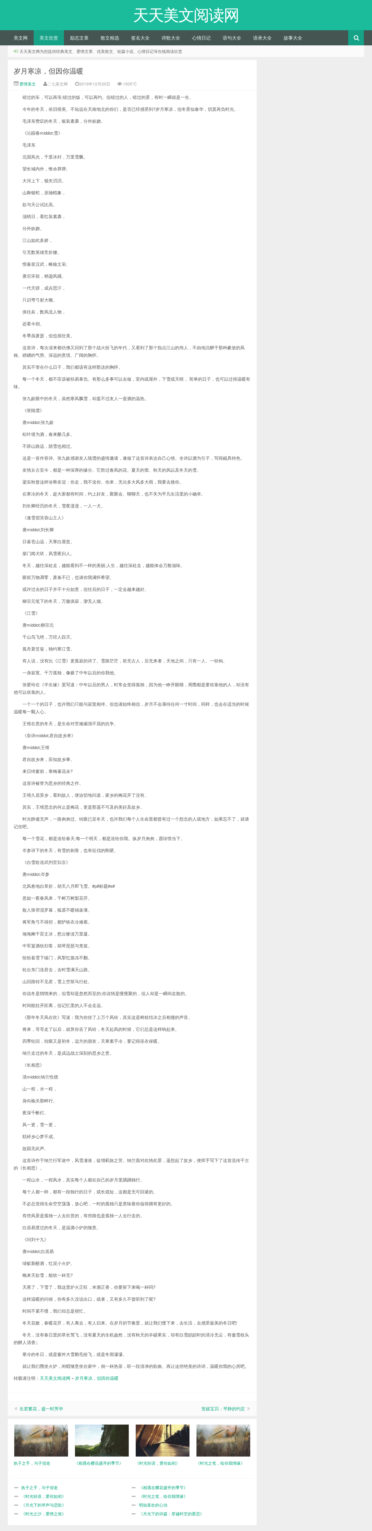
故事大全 (293, 37)
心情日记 (201, 37)
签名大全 (140, 37)
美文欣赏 (49, 37)
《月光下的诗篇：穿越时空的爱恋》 (171, 1513)
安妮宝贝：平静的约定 (223, 1408)
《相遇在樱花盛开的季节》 (163, 1487)
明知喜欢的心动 (153, 1505)
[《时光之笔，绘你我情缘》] (223, 1440)
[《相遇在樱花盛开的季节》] (102, 1440)
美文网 (21, 37)
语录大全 (262, 37)
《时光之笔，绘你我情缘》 (163, 1496)
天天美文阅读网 (55, 1378)
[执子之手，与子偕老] (41, 1440)
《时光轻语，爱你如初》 (43, 1496)
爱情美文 (27, 84)
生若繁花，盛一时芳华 (41, 1408)
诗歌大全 (171, 37)
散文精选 (110, 37)
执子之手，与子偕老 (39, 1487)
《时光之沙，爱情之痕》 (43, 1513)
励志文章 (79, 37)
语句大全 (232, 37)
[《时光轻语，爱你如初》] (162, 1440)
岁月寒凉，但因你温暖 (48, 70)
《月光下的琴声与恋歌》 (43, 1505)
